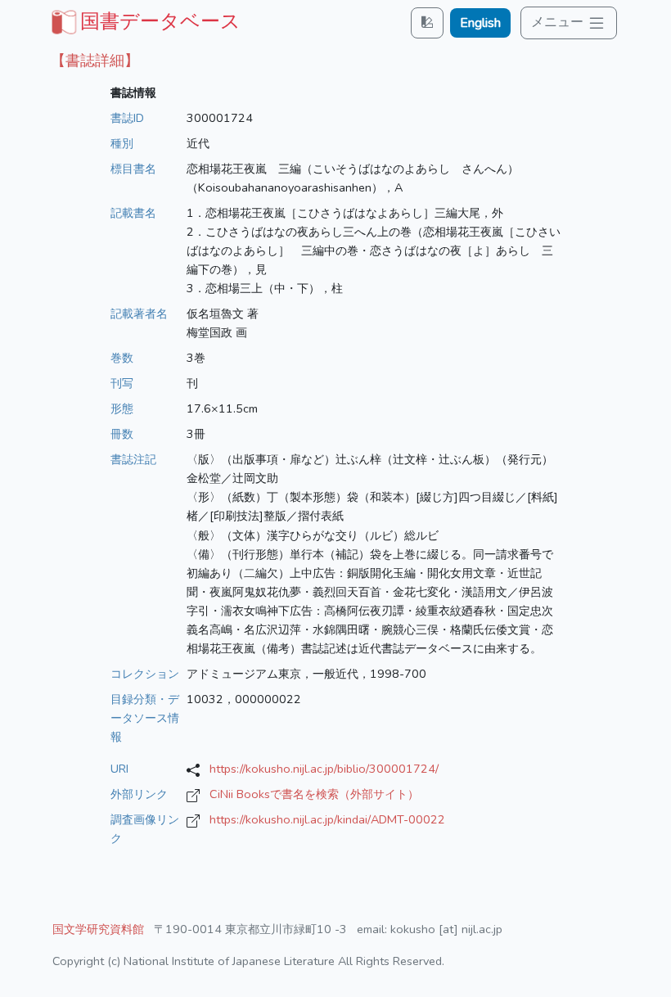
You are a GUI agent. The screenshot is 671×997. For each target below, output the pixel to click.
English (480, 23)
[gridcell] (144, 21)
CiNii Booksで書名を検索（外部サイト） (314, 794)
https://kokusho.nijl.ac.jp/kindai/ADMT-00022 (327, 819)
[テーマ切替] (427, 22)
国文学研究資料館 (98, 929)
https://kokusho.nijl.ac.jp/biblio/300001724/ (324, 768)
